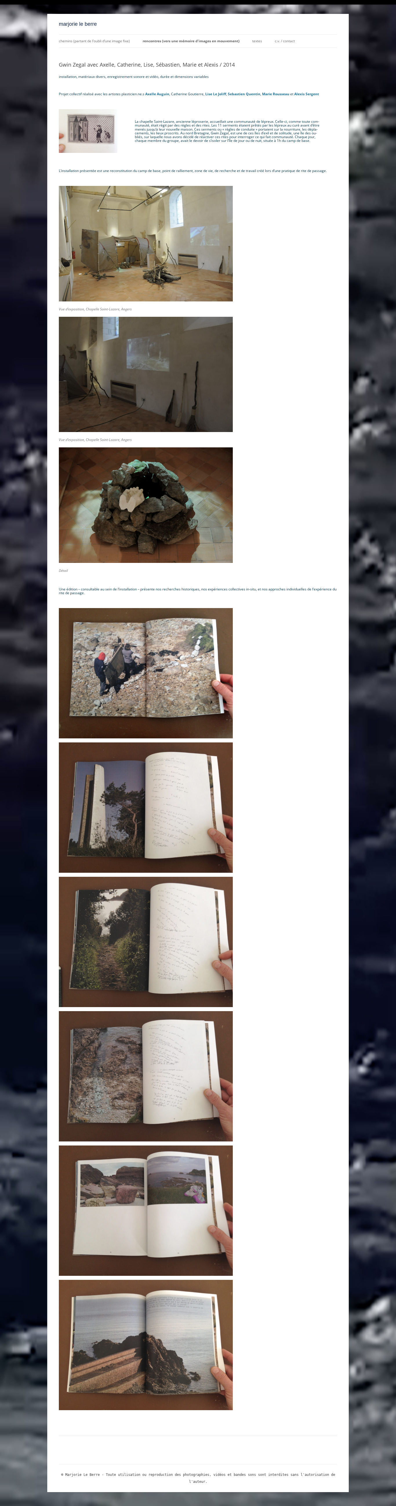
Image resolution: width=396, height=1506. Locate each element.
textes (257, 41)
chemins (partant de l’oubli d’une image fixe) (94, 41)
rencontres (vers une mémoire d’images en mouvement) (191, 41)
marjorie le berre (78, 24)
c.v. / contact (285, 41)
